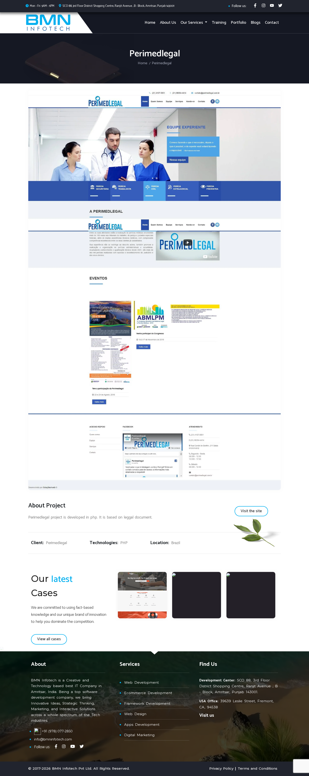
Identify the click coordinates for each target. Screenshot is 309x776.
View (142, 602)
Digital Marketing (139, 735)
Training (219, 22)
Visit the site (251, 511)
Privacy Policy (221, 768)
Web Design (135, 714)
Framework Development (147, 703)
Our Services (192, 22)
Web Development (141, 682)
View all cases (49, 639)
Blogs (255, 22)
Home (150, 22)
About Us (168, 22)
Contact (272, 22)
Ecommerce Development (148, 693)
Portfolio (238, 22)
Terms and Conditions (257, 768)
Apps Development (141, 724)
